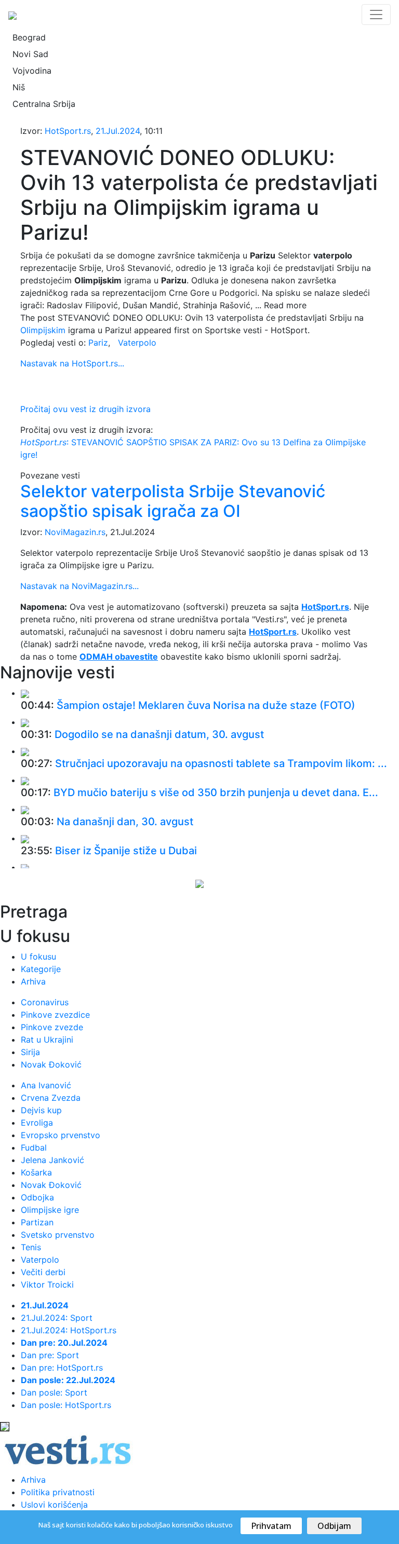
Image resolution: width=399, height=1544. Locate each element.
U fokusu (38, 956)
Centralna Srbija (43, 104)
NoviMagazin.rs (75, 532)
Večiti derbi (43, 1272)
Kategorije (41, 969)
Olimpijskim (42, 330)
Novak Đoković (51, 1064)
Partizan (37, 1222)
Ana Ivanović (46, 1085)
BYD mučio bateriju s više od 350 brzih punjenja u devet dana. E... (216, 792)
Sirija (30, 1052)
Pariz (98, 342)
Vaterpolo (137, 342)
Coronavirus (45, 1002)
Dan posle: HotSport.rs (66, 1405)
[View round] (25, 693)
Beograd (29, 37)
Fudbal (34, 1147)
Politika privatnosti (58, 1492)
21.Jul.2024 (118, 131)
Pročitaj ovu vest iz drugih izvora (85, 409)
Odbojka (37, 1197)
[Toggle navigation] (376, 14)
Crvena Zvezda (51, 1097)
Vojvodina (31, 70)
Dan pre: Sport (50, 1355)
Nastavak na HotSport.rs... (72, 363)
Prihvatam (271, 1526)
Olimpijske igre (50, 1210)
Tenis (31, 1247)
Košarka (36, 1172)
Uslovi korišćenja (54, 1504)
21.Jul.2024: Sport (56, 1318)
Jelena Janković (52, 1160)
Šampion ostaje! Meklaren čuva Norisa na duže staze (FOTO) (206, 705)
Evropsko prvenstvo (60, 1135)
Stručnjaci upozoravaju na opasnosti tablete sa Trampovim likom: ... (221, 763)
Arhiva (33, 981)
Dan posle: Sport (54, 1392)
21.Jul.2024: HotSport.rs (68, 1330)
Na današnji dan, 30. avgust (125, 821)
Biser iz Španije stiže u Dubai (126, 850)
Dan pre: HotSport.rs (62, 1367)
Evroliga (37, 1122)
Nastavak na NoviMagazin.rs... (79, 586)
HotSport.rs (68, 131)
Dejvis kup (41, 1110)
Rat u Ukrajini (47, 1039)
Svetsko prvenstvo (58, 1234)
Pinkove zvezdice (55, 1014)
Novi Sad (30, 54)
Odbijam (334, 1526)
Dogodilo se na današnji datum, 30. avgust (159, 734)
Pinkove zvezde (52, 1027)
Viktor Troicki (47, 1284)
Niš (18, 87)
